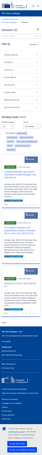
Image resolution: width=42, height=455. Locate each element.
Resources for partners (10, 399)
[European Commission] (16, 5)
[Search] (38, 36)
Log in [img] (33, 6)
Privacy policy (7, 411)
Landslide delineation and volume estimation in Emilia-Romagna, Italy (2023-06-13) (20, 175)
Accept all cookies (17, 444)
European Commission (10, 19)
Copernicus (20, 133)
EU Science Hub (8, 368)
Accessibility (6, 341)
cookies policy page (16, 432)
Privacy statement (8, 415)
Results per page (8, 122)
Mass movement (25, 137)
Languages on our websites (12, 403)
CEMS (9, 141)
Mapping (10, 150)
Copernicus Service (21, 145)
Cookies (5, 407)
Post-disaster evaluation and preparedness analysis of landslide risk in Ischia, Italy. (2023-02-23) (19, 230)
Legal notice (6, 419)
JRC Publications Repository (12, 355)
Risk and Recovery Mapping (26, 141)
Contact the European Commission (14, 389)
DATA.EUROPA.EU (9, 351)
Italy (8, 145)
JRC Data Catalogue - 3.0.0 (12, 332)
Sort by (25, 122)
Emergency (11, 137)
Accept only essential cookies (22, 450)
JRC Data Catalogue (9, 22)
